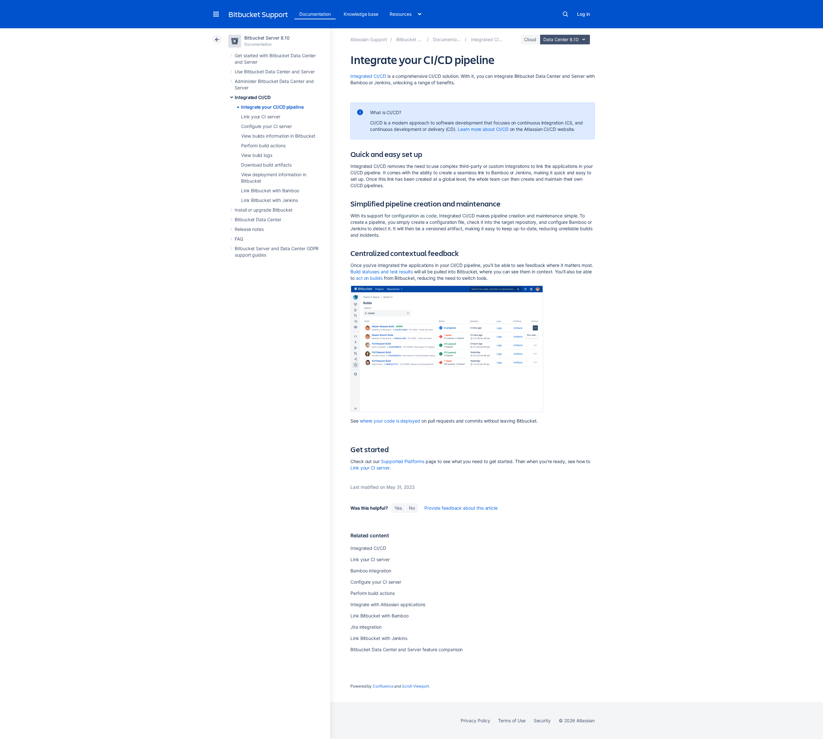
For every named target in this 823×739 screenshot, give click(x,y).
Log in (583, 14)
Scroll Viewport (415, 686)
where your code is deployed (390, 421)
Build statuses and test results (381, 271)
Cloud (530, 39)
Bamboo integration (370, 570)
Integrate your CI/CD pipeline (272, 107)
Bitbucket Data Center (258, 219)
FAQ (239, 239)
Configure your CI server (266, 126)
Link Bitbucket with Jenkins (269, 200)
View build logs (256, 155)
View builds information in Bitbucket (278, 136)
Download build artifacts (266, 165)
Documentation (315, 14)
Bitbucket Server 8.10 (267, 38)
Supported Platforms (402, 461)
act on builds (369, 278)
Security (542, 720)
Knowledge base (361, 14)
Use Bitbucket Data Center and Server (274, 71)
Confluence (383, 686)
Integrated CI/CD (253, 97)
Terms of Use (511, 720)
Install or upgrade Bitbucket (264, 210)
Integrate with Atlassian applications (387, 604)
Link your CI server (260, 116)
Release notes (249, 229)
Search (565, 14)
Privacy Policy (475, 720)
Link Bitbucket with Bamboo (270, 190)
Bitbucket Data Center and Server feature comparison (406, 649)
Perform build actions (263, 145)
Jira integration (366, 627)
